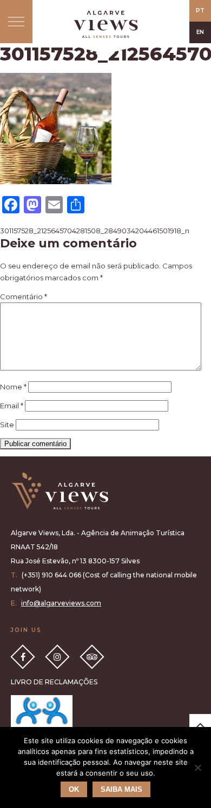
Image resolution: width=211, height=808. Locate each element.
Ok (74, 789)
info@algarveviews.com (61, 603)
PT (200, 10)
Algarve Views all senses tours (59, 491)
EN (200, 32)
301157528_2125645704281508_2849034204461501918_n (94, 230)
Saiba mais (121, 789)
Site (7, 424)
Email (11, 405)
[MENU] (16, 21)
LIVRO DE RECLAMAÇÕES (54, 682)
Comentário (23, 296)
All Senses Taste (105, 24)
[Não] (197, 767)
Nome (13, 386)
